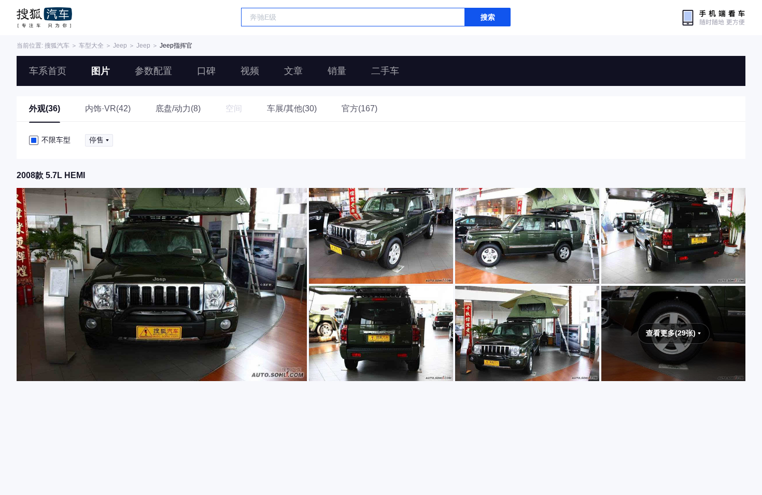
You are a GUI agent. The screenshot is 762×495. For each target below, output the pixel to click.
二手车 (385, 71)
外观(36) (44, 108)
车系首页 (47, 71)
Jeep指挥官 (176, 45)
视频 (250, 71)
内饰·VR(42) (108, 108)
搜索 (488, 17)
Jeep (120, 45)
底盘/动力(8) (178, 108)
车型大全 (91, 45)
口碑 (206, 71)
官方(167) (359, 108)
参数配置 (153, 71)
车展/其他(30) (292, 108)
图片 (100, 71)
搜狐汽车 (44, 17)
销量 (337, 71)
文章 (293, 71)
